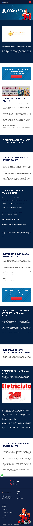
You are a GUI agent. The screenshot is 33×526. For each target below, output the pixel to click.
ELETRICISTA (4, 517)
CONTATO (18, 496)
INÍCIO (18, 493)
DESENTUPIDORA (4, 509)
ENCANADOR (4, 507)
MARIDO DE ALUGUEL (5, 510)
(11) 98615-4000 (20, 69)
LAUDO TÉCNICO (4, 518)
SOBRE (18, 495)
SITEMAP (18, 499)
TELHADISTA (4, 506)
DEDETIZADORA (4, 515)
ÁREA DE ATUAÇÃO (20, 498)
